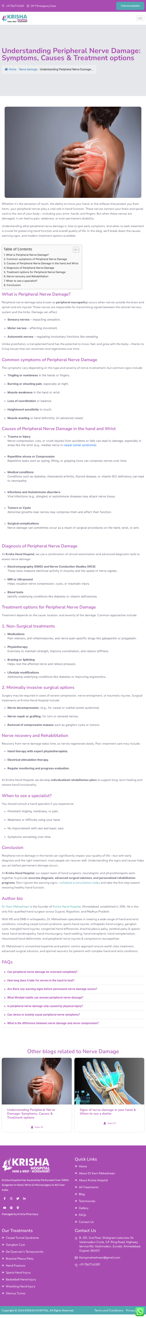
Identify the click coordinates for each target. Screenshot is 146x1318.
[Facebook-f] (4, 1198)
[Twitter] (18, 1198)
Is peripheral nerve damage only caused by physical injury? (45, 1006)
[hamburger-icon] (140, 18)
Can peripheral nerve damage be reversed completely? (42, 972)
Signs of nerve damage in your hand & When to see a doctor (108, 1112)
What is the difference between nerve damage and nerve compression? (53, 1023)
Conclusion (14, 285)
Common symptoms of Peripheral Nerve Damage (37, 259)
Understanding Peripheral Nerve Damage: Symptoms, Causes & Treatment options (31, 1114)
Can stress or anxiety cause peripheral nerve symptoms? (43, 1014)
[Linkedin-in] (24, 1198)
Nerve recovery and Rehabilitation (27, 276)
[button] (73, 972)
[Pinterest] (11, 1208)
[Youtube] (4, 1208)
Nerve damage (28, 69)
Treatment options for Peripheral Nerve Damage (36, 272)
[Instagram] (11, 1198)
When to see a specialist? (21, 280)
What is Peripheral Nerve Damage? (27, 254)
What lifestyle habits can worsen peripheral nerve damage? (45, 997)
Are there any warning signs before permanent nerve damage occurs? (52, 989)
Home (12, 69)
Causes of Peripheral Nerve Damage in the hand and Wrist (42, 263)
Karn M (39, 1127)
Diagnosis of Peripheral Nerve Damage (30, 267)
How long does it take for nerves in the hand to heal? (40, 980)
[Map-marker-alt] (18, 1208)
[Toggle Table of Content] (74, 250)
